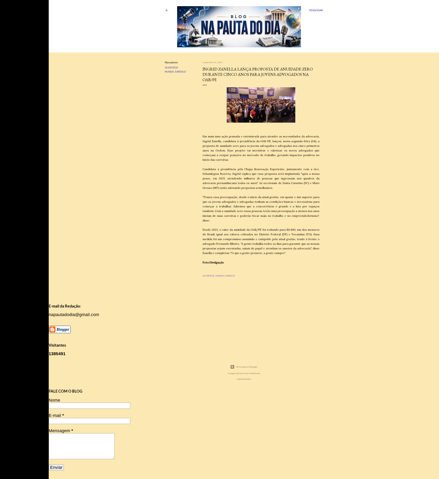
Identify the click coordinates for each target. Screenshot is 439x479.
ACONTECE (171, 67)
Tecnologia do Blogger (247, 366)
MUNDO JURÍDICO (175, 71)
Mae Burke (254, 373)
